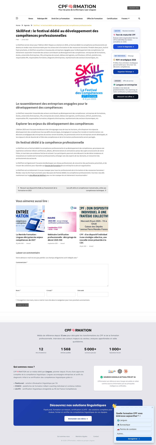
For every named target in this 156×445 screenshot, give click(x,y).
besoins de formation (53, 165)
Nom (18, 290)
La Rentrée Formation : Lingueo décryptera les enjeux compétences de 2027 (29, 237)
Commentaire (21, 262)
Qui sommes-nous (63, 436)
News (31, 18)
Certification (112, 18)
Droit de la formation (61, 18)
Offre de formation (95, 18)
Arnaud (28, 243)
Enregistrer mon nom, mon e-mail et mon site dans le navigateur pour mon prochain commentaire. (54, 300)
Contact (96, 436)
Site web (80, 290)
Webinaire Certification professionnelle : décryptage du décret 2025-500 (62, 237)
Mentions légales (81, 436)
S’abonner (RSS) (134, 8)
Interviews (78, 18)
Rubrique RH (42, 18)
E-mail (50, 290)
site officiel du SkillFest (37, 175)
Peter (17, 39)
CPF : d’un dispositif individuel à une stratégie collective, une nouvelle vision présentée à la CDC (93, 238)
